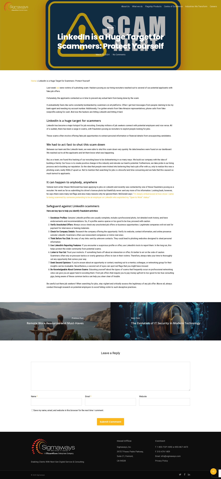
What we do (137, 6)
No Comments (119, 54)
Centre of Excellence (173, 6)
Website (143, 396)
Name (34, 396)
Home (33, 81)
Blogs (110, 27)
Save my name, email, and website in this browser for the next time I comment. (69, 410)
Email (88, 396)
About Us (125, 6)
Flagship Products (153, 6)
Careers (213, 6)
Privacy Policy (161, 461)
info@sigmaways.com (171, 456)
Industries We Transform (196, 6)
